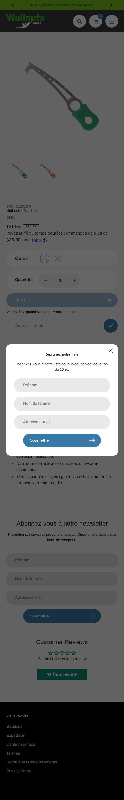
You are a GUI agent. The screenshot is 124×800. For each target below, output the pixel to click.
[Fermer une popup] (110, 350)
